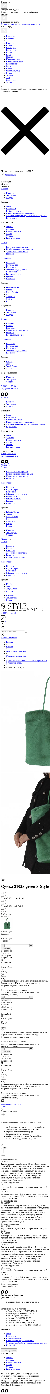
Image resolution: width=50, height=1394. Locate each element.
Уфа (8, 78)
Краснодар (11, 48)
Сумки (4, 242)
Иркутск (10, 43)
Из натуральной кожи (15, 335)
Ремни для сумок (13, 274)
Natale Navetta (12, 292)
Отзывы (9, 236)
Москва (9, 57)
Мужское (5, 539)
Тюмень (9, 75)
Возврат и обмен (13, 231)
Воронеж (10, 38)
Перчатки (10, 279)
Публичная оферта (14, 211)
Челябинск (11, 82)
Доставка (10, 229)
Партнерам (11, 209)
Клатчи (9, 326)
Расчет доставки (13, 238)
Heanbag (9, 361)
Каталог (4, 189)
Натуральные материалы (17, 247)
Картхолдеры (12, 265)
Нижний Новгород (14, 61)
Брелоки (9, 276)
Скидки (9, 198)
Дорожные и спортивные (17, 251)
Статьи (9, 233)
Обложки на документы (16, 269)
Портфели (10, 328)
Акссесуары (6, 258)
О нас (8, 206)
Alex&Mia (10, 297)
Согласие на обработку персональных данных (26, 216)
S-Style (9, 299)
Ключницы (11, 267)
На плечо (10, 323)
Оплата (9, 227)
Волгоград (10, 36)
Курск (8, 54)
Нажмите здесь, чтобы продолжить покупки (20, 24)
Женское (4, 465)
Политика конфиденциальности (20, 213)
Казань (9, 45)
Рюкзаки (10, 254)
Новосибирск (12, 64)
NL (7, 294)
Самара (9, 73)
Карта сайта (11, 218)
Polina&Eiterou (12, 287)
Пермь (9, 68)
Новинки (10, 193)
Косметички (11, 272)
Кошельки (10, 262)
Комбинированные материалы (19, 249)
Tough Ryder (11, 366)
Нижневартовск (13, 59)
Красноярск (11, 50)
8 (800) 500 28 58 (8, 386)
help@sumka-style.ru (9, 388)
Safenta (9, 290)
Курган (9, 52)
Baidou (9, 301)
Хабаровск (11, 80)
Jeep (8, 364)
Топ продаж (11, 195)
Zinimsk (9, 368)
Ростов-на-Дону (13, 71)
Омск (8, 66)
